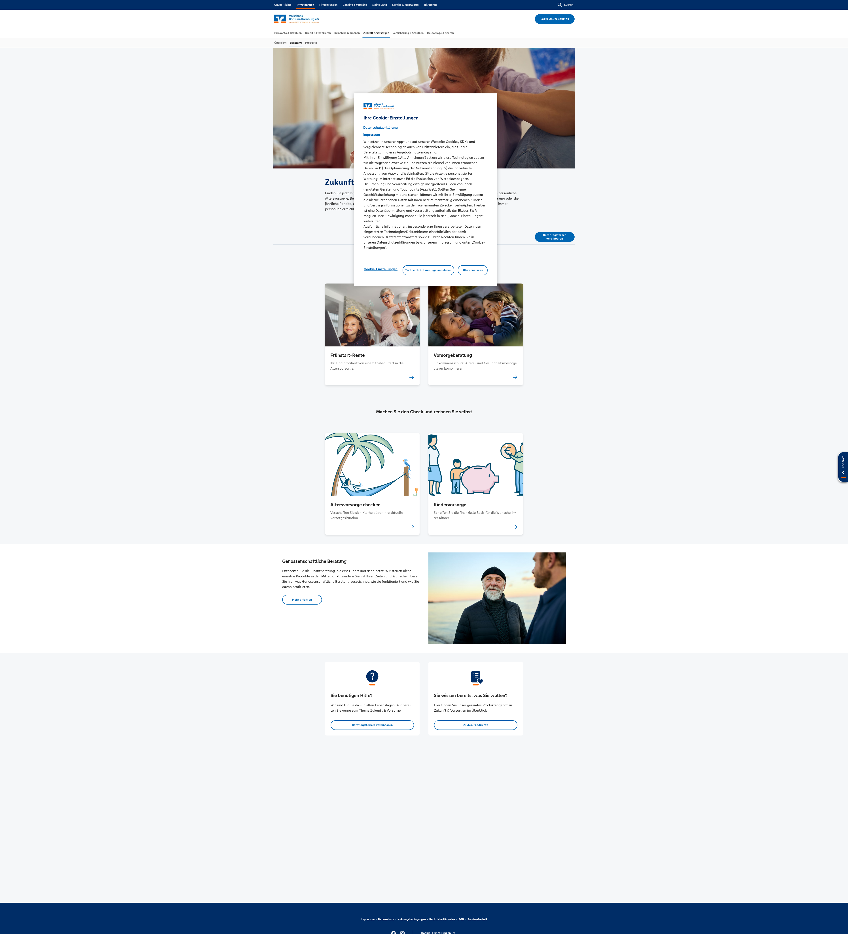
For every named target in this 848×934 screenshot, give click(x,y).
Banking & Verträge (355, 5)
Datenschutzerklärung (380, 127)
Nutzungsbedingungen (412, 919)
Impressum (368, 919)
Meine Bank (379, 5)
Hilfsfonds (430, 5)
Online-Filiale (283, 5)
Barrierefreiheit (477, 919)
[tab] (288, 33)
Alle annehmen (472, 270)
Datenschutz (386, 919)
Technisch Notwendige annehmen (428, 270)
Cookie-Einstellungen (381, 269)
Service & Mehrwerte (405, 5)
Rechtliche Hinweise (442, 919)
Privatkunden (305, 5)
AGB (461, 919)
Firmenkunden (328, 5)
